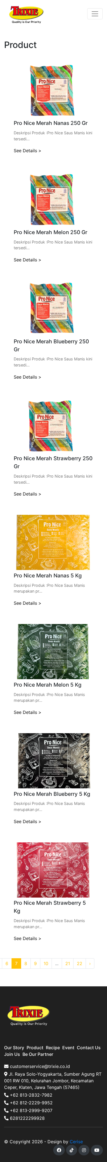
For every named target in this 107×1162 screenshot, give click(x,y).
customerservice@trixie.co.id (39, 1066)
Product (35, 1047)
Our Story (14, 1047)
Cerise (76, 1141)
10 (46, 963)
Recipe (53, 1047)
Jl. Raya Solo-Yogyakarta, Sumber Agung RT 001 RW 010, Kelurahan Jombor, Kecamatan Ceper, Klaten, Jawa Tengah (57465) (53, 1080)
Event (68, 1047)
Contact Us (89, 1047)
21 (67, 963)
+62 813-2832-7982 (30, 1095)
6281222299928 (27, 1118)
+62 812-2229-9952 (31, 1102)
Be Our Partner (37, 1054)
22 (79, 963)
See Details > (27, 150)
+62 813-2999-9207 (30, 1110)
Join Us (12, 1054)
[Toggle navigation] (95, 13)
